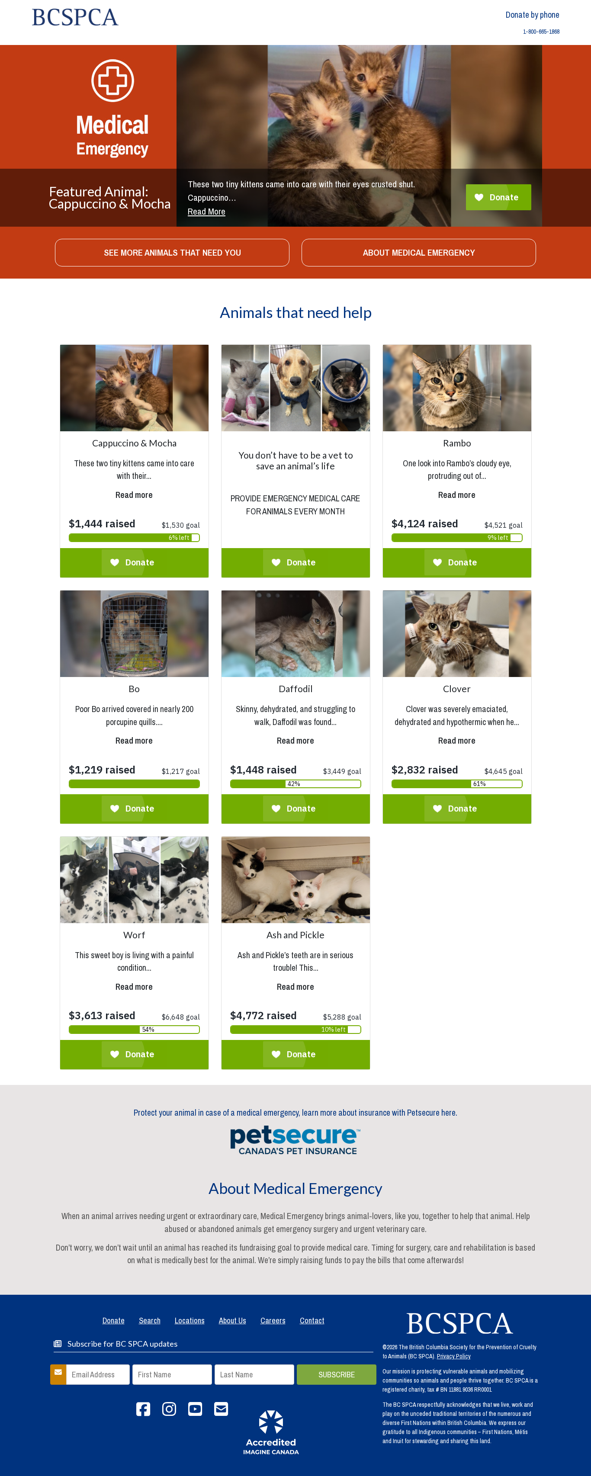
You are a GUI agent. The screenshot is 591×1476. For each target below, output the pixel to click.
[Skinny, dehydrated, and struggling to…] (296, 735)
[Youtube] (195, 1412)
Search (150, 1320)
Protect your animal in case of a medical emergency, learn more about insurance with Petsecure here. (295, 1112)
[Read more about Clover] (457, 633)
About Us (232, 1320)
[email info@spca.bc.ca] (221, 1412)
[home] (75, 16)
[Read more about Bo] (134, 633)
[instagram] (169, 1412)
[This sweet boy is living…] (134, 981)
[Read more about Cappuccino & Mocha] (134, 388)
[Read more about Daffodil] (296, 633)
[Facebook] (143, 1412)
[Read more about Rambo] (457, 388)
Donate (114, 1320)
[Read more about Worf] (134, 880)
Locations (190, 1320)
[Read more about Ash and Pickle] (296, 880)
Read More (206, 211)
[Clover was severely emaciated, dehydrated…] (457, 735)
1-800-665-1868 (541, 31)
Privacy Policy (454, 1356)
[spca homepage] (460, 1323)
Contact (312, 1320)
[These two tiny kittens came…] (134, 489)
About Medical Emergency (419, 252)
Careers (273, 1320)
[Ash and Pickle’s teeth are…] (296, 981)
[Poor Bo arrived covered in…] (134, 735)
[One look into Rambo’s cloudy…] (457, 489)
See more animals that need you (172, 252)
